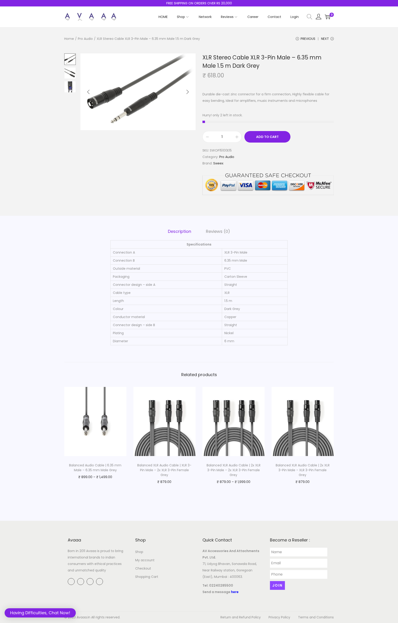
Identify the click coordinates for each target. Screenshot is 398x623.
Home (69, 38)
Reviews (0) (218, 231)
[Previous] (88, 92)
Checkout (143, 568)
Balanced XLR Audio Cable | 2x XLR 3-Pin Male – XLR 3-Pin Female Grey (303, 470)
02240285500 (221, 585)
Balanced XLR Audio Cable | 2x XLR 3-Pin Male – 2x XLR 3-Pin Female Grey (233, 470)
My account (145, 560)
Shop (139, 552)
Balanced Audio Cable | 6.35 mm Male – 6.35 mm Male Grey (95, 467)
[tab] (179, 231)
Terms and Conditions (316, 617)
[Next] (187, 92)
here (235, 592)
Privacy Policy (279, 617)
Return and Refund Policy (240, 617)
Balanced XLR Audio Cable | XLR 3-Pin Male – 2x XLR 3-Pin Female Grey (164, 470)
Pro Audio (85, 38)
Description (179, 231)
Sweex (218, 163)
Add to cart (267, 137)
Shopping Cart (146, 576)
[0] (327, 17)
